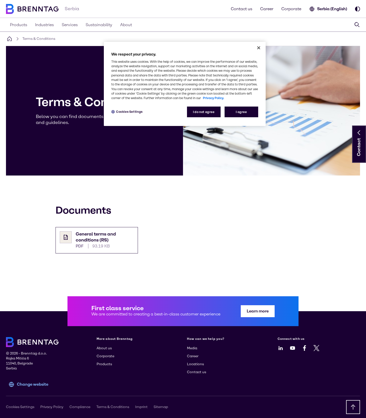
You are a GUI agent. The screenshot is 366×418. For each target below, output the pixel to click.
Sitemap (161, 407)
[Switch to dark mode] (357, 8)
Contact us (241, 8)
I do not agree (204, 112)
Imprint (141, 407)
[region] (185, 84)
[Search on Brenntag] (357, 24)
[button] (359, 133)
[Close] (258, 47)
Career (266, 8)
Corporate (291, 8)
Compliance (79, 407)
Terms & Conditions (112, 407)
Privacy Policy (51, 407)
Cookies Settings (129, 112)
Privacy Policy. (213, 98)
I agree (241, 112)
